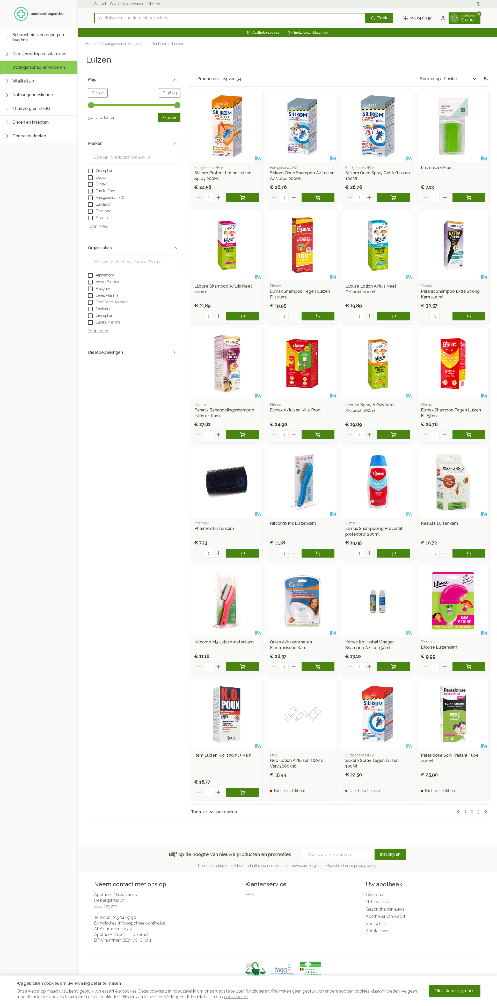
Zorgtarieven (378, 930)
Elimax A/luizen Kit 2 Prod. (295, 410)
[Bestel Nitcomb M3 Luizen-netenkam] (242, 666)
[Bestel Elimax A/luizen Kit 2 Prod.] (318, 434)
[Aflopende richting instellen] (486, 79)
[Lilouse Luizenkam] (453, 600)
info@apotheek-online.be (141, 923)
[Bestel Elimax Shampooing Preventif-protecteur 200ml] (393, 553)
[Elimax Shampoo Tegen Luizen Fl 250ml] (453, 363)
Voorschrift (376, 923)
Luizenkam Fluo (436, 167)
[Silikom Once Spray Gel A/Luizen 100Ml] (377, 126)
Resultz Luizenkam (439, 523)
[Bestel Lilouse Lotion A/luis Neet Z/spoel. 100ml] (393, 316)
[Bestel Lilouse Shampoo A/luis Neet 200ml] (242, 316)
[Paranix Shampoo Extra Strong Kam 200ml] (453, 245)
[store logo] (39, 14)
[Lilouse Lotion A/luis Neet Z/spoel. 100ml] (377, 245)
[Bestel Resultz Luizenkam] (469, 553)
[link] (459, 811)
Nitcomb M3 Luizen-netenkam (224, 642)
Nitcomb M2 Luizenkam (293, 523)
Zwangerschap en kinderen (123, 44)
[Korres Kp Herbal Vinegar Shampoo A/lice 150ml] (377, 600)
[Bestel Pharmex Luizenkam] (242, 553)
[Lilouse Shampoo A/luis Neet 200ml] (226, 245)
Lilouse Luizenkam (439, 647)
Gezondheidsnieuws (126, 4)
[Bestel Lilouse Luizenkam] (469, 666)
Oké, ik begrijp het (454, 990)
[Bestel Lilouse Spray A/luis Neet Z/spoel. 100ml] (393, 434)
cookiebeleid (236, 996)
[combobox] (230, 18)
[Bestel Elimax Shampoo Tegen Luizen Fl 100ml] (318, 316)
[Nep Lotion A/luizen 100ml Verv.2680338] (302, 714)
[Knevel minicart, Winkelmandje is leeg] (454, 18)
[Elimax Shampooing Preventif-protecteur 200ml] (377, 482)
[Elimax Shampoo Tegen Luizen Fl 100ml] (302, 245)
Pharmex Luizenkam (214, 528)
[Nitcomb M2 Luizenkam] (302, 482)
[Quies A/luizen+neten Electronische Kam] (302, 600)
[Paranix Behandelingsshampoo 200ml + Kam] (226, 363)
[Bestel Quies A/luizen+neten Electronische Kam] (318, 666)
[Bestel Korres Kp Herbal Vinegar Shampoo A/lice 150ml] (393, 666)
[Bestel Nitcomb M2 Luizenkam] (318, 553)
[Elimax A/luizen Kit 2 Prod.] (302, 363)
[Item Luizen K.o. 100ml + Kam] (226, 714)
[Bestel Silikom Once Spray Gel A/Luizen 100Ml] (393, 197)
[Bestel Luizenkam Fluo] (469, 197)
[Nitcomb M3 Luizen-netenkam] (226, 600)
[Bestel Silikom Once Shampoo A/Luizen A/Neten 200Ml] (318, 197)
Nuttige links (377, 901)
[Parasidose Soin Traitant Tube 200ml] (453, 714)
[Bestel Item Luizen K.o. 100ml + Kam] (242, 792)
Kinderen (159, 44)
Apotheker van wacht (385, 916)
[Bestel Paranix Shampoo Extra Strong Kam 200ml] (469, 316)
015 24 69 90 (124, 917)
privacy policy (365, 866)
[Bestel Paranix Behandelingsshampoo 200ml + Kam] (242, 434)
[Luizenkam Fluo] (453, 126)
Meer (152, 4)
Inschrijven (390, 854)
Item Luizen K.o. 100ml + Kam (223, 755)
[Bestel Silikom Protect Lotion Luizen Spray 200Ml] (242, 197)
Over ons (374, 894)
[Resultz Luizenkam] (453, 482)
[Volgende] (485, 811)
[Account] (442, 18)
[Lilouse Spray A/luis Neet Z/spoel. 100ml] (377, 363)
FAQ (249, 894)
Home (91, 44)
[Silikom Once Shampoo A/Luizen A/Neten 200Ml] (302, 126)
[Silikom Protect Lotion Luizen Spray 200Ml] (226, 126)
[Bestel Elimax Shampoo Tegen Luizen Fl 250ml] (469, 434)
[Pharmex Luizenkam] (226, 482)
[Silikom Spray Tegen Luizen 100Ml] (377, 714)
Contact (100, 4)
